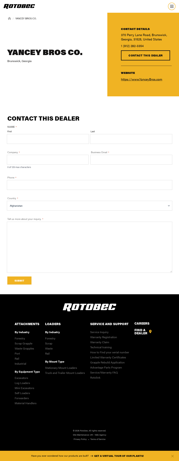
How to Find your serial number (109, 352)
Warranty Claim (99, 342)
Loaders (53, 324)
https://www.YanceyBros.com (141, 79)
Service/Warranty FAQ (104, 372)
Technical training (101, 347)
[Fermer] (172, 456)
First (9, 131)
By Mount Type (54, 361)
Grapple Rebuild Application (107, 362)
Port (17, 353)
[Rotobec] (19, 6)
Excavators (21, 378)
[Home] (9, 18)
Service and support (109, 324)
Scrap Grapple (23, 343)
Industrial (20, 364)
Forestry (20, 338)
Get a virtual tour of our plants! (119, 456)
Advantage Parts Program (106, 367)
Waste (49, 348)
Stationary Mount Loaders (61, 368)
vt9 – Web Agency (98, 434)
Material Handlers (26, 403)
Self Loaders (22, 393)
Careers (142, 323)
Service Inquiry (99, 332)
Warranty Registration (103, 337)
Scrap (48, 343)
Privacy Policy (80, 439)
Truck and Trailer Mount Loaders (65, 373)
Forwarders (22, 398)
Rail (17, 358)
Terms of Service (97, 439)
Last (93, 131)
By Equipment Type (27, 372)
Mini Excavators (24, 388)
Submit (19, 280)
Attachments (27, 324)
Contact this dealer (145, 55)
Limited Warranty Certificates (108, 357)
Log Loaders (22, 383)
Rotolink (95, 377)
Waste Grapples (24, 348)
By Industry (22, 332)
